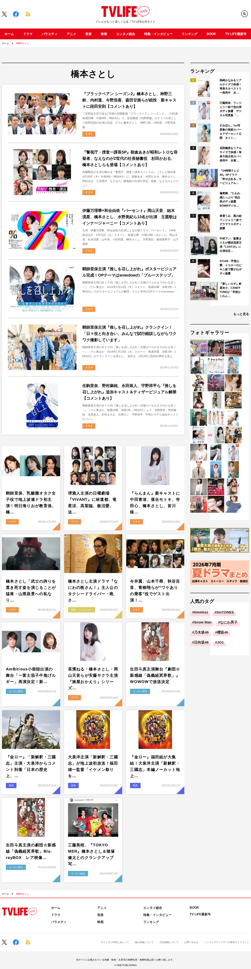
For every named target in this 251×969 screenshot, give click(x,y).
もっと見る (241, 314)
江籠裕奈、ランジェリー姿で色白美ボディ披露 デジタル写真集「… (231, 109)
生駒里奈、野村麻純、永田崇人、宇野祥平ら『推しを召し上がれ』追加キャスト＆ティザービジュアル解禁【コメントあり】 (129, 391)
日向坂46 (201, 642)
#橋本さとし (22, 43)
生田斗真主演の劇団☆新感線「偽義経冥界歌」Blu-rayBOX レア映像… (31, 851)
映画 (104, 34)
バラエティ (49, 34)
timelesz (201, 612)
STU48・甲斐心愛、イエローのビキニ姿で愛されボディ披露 (231, 267)
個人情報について (144, 942)
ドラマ (28, 34)
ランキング (189, 34)
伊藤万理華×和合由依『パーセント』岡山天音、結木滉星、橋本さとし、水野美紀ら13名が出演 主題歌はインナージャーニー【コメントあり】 (129, 216)
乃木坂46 (201, 632)
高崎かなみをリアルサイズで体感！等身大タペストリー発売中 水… (231, 86)
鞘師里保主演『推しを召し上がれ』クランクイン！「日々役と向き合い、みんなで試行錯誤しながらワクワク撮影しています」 (129, 333)
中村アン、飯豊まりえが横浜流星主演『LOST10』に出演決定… (231, 244)
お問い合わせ (191, 942)
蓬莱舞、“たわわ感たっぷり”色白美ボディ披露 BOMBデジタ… (230, 199)
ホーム (9, 34)
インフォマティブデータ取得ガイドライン (226, 942)
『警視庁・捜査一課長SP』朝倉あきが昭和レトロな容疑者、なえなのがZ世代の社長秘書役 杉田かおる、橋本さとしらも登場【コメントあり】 (130, 158)
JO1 (220, 642)
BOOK (211, 34)
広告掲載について (169, 942)
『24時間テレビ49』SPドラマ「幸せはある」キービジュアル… (231, 177)
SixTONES (225, 612)
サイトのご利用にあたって (115, 942)
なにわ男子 (229, 622)
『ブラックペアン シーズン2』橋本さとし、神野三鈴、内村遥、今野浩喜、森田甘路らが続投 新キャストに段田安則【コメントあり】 (129, 100)
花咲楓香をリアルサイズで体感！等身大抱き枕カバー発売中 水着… (231, 154)
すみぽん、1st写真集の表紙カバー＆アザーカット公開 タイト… (231, 131)
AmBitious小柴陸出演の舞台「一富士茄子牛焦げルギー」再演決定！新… (31, 675)
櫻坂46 (222, 632)
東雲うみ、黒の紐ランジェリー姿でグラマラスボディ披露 (231, 222)
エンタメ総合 (125, 34)
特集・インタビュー (158, 34)
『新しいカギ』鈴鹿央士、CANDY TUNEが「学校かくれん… (231, 290)
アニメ (71, 34)
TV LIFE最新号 (235, 34)
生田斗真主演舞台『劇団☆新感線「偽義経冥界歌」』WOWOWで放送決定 (155, 675)
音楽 (88, 34)
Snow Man (203, 622)
